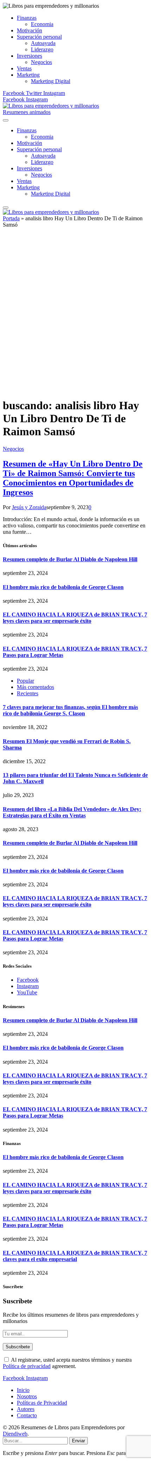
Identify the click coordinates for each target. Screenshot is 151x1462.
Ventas (24, 68)
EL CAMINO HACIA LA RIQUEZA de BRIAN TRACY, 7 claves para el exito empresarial (75, 1256)
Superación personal (39, 37)
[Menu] (5, 120)
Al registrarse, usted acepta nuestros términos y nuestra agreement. (67, 1363)
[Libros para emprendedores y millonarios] (51, 106)
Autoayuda (43, 43)
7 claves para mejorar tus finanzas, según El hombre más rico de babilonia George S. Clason (70, 710)
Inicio (23, 1390)
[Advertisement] (75, 316)
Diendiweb (15, 1434)
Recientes (27, 693)
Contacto (27, 1415)
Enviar (78, 1440)
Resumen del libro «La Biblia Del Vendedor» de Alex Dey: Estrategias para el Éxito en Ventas (72, 812)
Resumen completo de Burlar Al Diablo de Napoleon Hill (70, 559)
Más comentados (35, 687)
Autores (25, 1409)
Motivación (29, 30)
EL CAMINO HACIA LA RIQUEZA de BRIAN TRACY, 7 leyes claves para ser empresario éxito (75, 618)
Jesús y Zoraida (29, 507)
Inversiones (29, 56)
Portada (11, 218)
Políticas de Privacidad (42, 1403)
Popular (25, 681)
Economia (42, 24)
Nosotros (27, 1396)
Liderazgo (42, 49)
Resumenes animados (27, 112)
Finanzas (27, 18)
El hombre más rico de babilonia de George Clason (63, 587)
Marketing (28, 75)
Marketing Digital (50, 81)
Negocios (41, 62)
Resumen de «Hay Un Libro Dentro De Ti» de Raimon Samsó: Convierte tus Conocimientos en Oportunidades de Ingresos (73, 478)
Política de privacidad (27, 1366)
